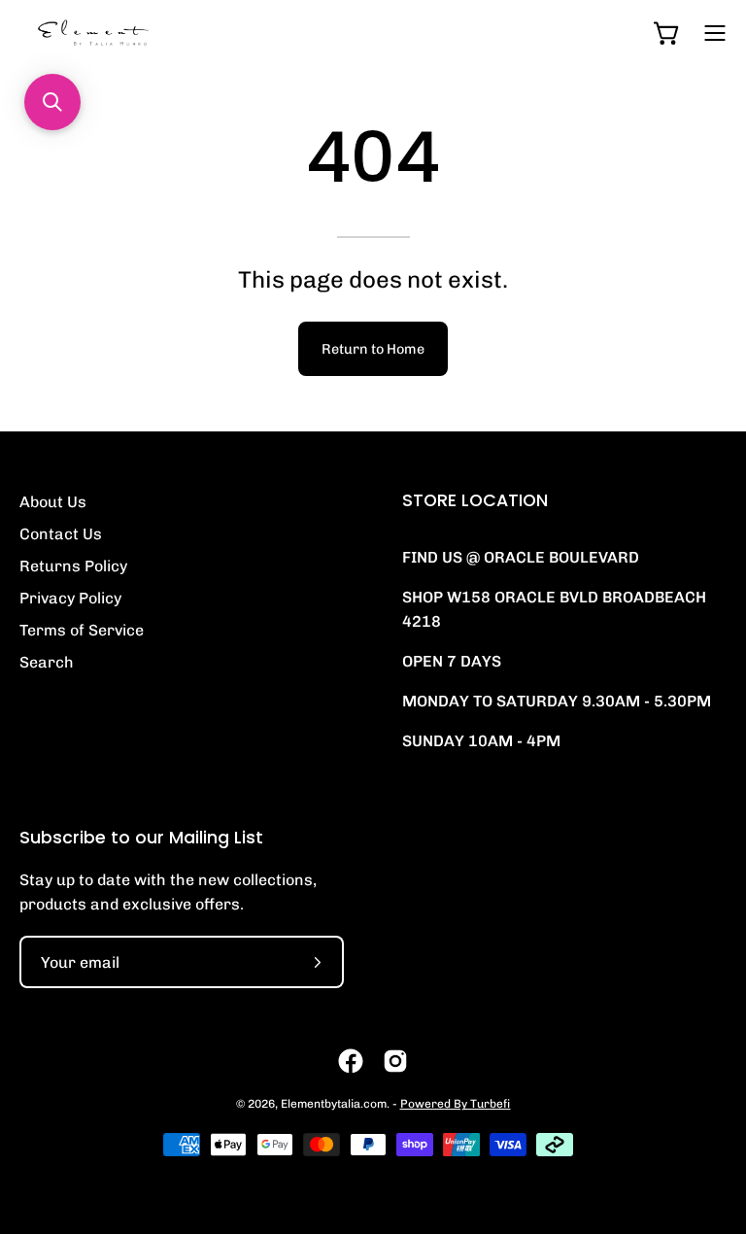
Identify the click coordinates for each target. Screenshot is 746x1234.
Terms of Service (81, 630)
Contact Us (60, 534)
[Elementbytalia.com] (126, 33)
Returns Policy (73, 566)
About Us (52, 502)
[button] (52, 102)
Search (46, 662)
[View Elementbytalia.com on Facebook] (350, 1061)
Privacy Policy (70, 598)
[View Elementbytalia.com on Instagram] (395, 1061)
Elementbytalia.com (334, 1104)
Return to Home (373, 349)
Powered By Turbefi (455, 1104)
